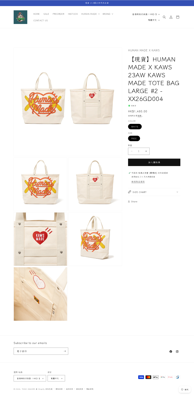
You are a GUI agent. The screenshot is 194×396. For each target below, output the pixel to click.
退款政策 (69, 389)
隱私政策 (59, 389)
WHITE (135, 126)
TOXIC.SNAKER (28, 389)
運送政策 (79, 389)
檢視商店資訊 (138, 181)
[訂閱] (64, 351)
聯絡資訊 (90, 389)
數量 (130, 145)
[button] (90, 14)
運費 (140, 115)
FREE (134, 138)
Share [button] (134, 201)
